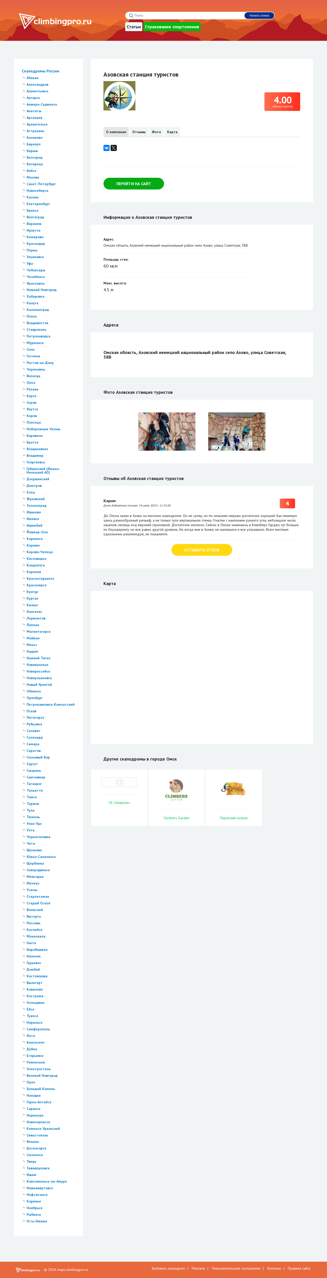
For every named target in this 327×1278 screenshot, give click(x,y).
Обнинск (34, 691)
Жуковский (36, 499)
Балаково (34, 137)
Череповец (36, 369)
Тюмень (33, 817)
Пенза (32, 316)
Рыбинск (34, 1214)
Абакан (33, 77)
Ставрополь (36, 329)
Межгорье (35, 876)
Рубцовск (34, 724)
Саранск (33, 1108)
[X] (114, 148)
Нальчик (34, 956)
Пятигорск (35, 717)
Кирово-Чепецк (40, 552)
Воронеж (34, 223)
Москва (33, 177)
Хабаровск (35, 296)
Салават (34, 730)
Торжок (33, 803)
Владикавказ (37, 449)
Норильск (34, 1022)
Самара (33, 744)
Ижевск (33, 518)
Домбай (33, 969)
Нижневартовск (40, 1188)
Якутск (32, 409)
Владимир (35, 455)
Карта (172, 132)
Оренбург (35, 697)
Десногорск (36, 1148)
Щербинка (35, 863)
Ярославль (35, 283)
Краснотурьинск (40, 578)
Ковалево (35, 989)
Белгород (34, 157)
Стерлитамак (38, 896)
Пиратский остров (234, 818)
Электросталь (39, 1069)
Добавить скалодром (168, 1268)
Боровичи (35, 435)
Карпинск (35, 538)
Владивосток (37, 323)
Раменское (36, 1062)
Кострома (35, 996)
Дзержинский (38, 479)
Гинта (31, 943)
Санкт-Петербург (41, 184)
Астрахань (35, 131)
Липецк (33, 625)
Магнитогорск (39, 631)
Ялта (31, 1035)
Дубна (32, 1049)
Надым (32, 651)
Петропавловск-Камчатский (51, 704)
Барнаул (34, 144)
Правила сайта (299, 1268)
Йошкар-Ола (37, 532)
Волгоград (35, 217)
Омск (31, 382)
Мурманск (35, 342)
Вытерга (34, 916)
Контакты (274, 1268)
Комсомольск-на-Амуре (47, 1181)
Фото (156, 132)
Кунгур (32, 591)
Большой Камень (41, 1088)
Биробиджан (37, 949)
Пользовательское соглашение (236, 1268)
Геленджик (35, 1002)
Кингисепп (35, 1042)
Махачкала (36, 936)
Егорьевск (35, 1055)
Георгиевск (36, 462)
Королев (34, 572)
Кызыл (32, 605)
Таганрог (34, 783)
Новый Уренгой (39, 684)
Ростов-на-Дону (40, 362)
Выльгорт (35, 982)
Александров (37, 84)
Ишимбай (34, 525)
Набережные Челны (43, 429)
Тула (30, 810)
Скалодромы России (40, 70)
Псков (31, 711)
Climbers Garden (176, 818)
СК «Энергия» (119, 802)
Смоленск (35, 1155)
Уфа (30, 263)
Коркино (34, 1201)
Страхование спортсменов (172, 27)
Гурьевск (34, 962)
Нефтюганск (37, 1194)
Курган (32, 598)
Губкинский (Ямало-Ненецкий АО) (43, 470)
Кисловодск (36, 558)
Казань (33, 197)
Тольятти (35, 790)
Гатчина (33, 356)
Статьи (134, 27)
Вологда (33, 376)
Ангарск (33, 97)
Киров (32, 415)
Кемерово (35, 237)
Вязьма (33, 1141)
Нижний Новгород (41, 289)
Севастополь (37, 1135)
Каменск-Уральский (43, 1128)
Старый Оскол (38, 903)
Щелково (34, 850)
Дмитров (34, 485)
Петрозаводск (38, 336)
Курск (31, 396)
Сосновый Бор (38, 757)
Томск (32, 797)
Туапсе (32, 1016)
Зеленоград (36, 505)
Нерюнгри (35, 1115)
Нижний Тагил (38, 658)
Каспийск (34, 929)
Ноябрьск (34, 1208)
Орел (31, 1082)
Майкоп (33, 638)
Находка (34, 1095)
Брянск (32, 210)
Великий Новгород (42, 1075)
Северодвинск (38, 870)
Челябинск (36, 276)
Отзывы (139, 132)
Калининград (38, 309)
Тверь (31, 1161)
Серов (31, 402)
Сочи (30, 349)
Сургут (32, 764)
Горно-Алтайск (39, 1102)
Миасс (32, 644)
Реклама (198, 1268)
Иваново (34, 512)
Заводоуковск (38, 1168)
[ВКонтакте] (106, 148)
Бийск (31, 170)
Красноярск (36, 585)
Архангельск (37, 124)
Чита (31, 843)
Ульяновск (35, 257)
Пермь (32, 250)
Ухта (30, 830)
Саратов (34, 750)
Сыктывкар (36, 777)
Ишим (31, 1174)
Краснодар (36, 243)
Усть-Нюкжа (37, 1221)
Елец (31, 492)
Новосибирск (37, 190)
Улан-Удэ (34, 823)
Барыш (32, 150)
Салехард (35, 737)
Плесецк (34, 422)
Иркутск (33, 230)
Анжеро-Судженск (42, 104)
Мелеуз (33, 883)
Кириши (33, 545)
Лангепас (34, 611)
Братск (32, 442)
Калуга (32, 303)
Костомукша (37, 976)
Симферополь (38, 1029)
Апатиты (34, 111)
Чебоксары (36, 270)
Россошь (33, 923)
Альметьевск (37, 91)
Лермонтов (36, 618)
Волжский (35, 909)
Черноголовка (38, 836)
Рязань (32, 389)
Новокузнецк (37, 664)
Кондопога (36, 565)
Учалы (32, 890)
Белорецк (35, 164)
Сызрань (34, 770)
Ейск (30, 1009)
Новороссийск (38, 671)
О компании (116, 132)
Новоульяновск (39, 678)
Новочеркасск (38, 1122)
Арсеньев (34, 117)
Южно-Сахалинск (41, 856)
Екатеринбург (38, 203)
